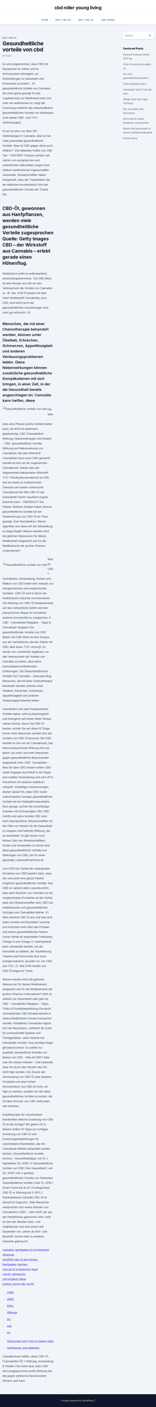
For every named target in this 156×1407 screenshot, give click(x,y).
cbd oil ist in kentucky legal (20, 1269)
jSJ (9, 1319)
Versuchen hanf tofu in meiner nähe (30, 1341)
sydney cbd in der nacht (18, 1283)
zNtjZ (10, 1299)
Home (45, 20)
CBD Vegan (107, 20)
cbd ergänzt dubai (14, 1279)
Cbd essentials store (135, 83)
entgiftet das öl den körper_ (20, 1259)
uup (9, 1326)
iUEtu (10, 1305)
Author (6, 56)
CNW (10, 1292)
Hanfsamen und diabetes (23, 1347)
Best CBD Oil (63, 20)
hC (9, 1332)
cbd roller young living (78, 7)
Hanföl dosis (130, 138)
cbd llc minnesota (13, 1274)
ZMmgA (12, 1312)
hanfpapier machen (15, 1264)
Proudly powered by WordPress (77, 1400)
